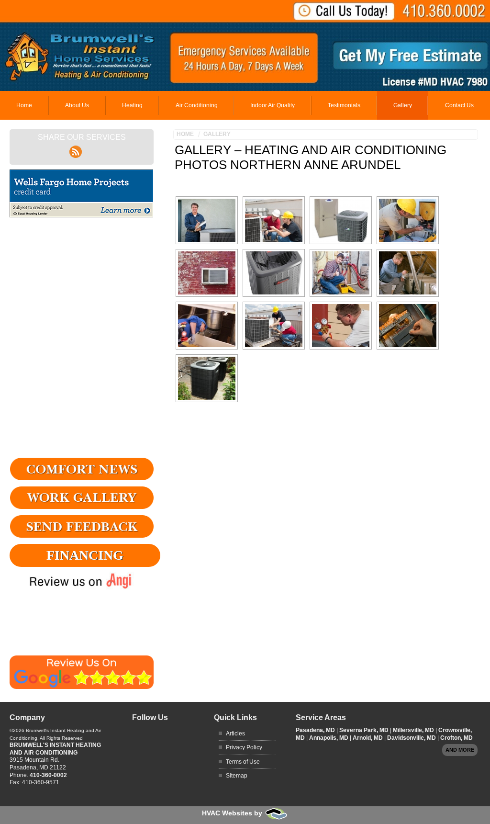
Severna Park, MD (364, 730)
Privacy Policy (244, 747)
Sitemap (236, 775)
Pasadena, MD (316, 730)
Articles (235, 733)
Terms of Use (243, 761)
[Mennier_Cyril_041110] (206, 325)
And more (459, 750)
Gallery (402, 105)
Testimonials (344, 105)
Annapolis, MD (329, 737)
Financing (84, 555)
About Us (77, 105)
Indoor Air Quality (272, 105)
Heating (132, 105)
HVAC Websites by (233, 813)
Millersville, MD (414, 730)
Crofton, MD (456, 737)
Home (24, 105)
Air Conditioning (197, 105)
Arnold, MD (368, 737)
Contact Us (459, 105)
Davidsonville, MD (412, 737)
